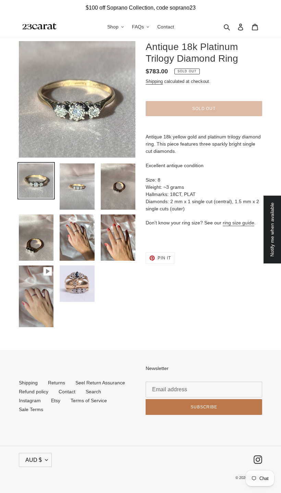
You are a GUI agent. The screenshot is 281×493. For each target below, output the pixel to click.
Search (93, 391)
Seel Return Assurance (100, 382)
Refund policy (33, 391)
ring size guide (238, 222)
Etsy (55, 400)
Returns (56, 382)
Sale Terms (31, 409)
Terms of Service (89, 400)
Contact (67, 391)
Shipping (154, 81)
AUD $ (33, 460)
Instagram (30, 400)
